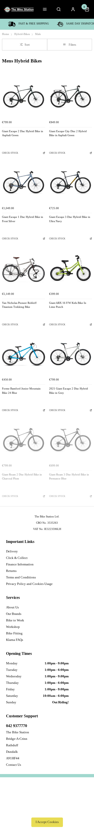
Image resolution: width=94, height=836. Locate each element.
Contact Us (13, 765)
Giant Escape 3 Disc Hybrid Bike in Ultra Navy (69, 219)
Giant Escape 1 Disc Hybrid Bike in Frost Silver (22, 219)
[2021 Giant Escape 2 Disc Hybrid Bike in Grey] (70, 354)
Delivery (12, 551)
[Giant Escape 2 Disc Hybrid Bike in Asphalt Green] (23, 96)
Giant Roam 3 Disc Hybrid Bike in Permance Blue (69, 476)
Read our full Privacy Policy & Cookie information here (47, 811)
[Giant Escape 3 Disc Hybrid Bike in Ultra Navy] (70, 182)
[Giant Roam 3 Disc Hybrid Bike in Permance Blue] (70, 439)
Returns (11, 571)
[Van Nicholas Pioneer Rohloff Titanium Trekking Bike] (23, 268)
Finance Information (20, 564)
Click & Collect (17, 558)
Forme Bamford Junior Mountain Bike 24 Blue (21, 390)
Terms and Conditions (21, 577)
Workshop (13, 627)
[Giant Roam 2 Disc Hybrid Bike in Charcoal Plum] (23, 439)
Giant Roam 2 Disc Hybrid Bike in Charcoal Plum (22, 476)
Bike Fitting (14, 633)
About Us (12, 607)
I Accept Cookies (47, 822)
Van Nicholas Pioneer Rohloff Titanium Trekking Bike (19, 305)
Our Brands (13, 614)
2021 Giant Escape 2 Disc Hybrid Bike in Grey (68, 390)
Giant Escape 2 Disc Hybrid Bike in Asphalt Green (22, 133)
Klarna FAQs (14, 640)
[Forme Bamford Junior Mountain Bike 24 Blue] (23, 354)
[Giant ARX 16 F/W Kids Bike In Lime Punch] (70, 268)
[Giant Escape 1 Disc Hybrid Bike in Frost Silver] (23, 182)
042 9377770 (16, 726)
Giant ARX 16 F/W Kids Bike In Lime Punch (67, 305)
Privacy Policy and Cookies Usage (29, 584)
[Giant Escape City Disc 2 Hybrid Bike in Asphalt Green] (70, 96)
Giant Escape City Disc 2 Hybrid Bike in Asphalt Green (68, 133)
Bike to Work (15, 620)
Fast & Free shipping (34, 23)
